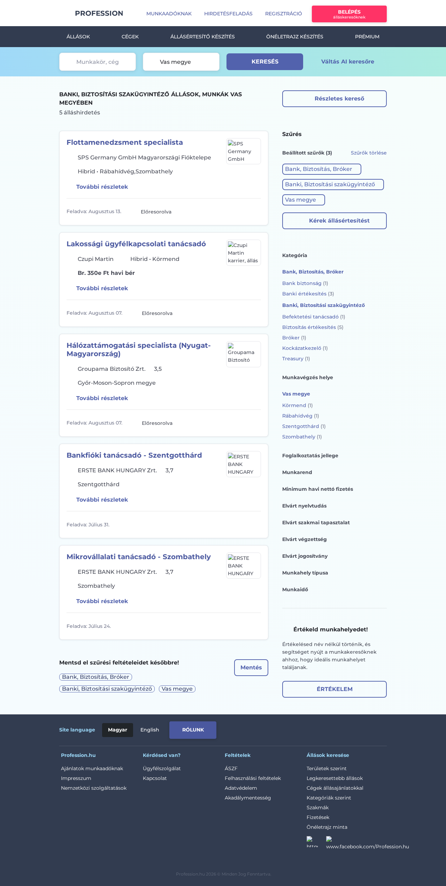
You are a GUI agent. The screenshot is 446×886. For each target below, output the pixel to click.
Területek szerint (327, 768)
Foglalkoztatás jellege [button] (310, 455)
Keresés (265, 61)
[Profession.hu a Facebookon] (367, 843)
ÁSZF (231, 768)
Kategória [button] (294, 255)
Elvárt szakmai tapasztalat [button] (316, 522)
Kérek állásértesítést (339, 220)
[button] (321, 169)
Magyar (117, 730)
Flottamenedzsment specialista (125, 142)
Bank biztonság (305, 283)
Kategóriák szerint (329, 798)
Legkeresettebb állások (335, 778)
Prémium (367, 36)
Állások (78, 36)
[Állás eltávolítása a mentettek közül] (254, 211)
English (149, 730)
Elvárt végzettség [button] (304, 539)
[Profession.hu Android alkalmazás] (357, 729)
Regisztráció (283, 13)
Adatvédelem (241, 788)
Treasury (296, 358)
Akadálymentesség (248, 798)
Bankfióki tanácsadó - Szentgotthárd (134, 455)
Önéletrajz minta (327, 827)
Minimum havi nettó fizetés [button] (317, 489)
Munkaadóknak (169, 13)
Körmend (297, 405)
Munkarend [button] (297, 472)
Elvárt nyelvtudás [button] (304, 506)
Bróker (294, 338)
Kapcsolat (155, 778)
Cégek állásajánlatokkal (335, 788)
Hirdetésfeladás (228, 13)
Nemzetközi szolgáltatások (93, 788)
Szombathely (302, 437)
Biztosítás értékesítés (313, 327)
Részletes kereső (339, 98)
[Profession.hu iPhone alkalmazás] (308, 729)
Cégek (130, 36)
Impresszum (76, 778)
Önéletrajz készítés (294, 36)
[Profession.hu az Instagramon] (316, 843)
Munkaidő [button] (295, 589)
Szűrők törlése (369, 153)
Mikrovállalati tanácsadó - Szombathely (139, 557)
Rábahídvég (300, 416)
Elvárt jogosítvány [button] (305, 556)
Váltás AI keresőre (347, 61)
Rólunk (193, 730)
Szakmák (318, 807)
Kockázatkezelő (305, 348)
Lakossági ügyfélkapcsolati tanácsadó (136, 244)
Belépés (349, 14)
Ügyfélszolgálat (162, 768)
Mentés (251, 667)
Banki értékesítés (308, 294)
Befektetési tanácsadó (313, 317)
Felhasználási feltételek (253, 778)
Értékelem (335, 689)
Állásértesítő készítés (202, 36)
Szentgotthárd (304, 426)
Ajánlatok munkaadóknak (92, 768)
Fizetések (318, 817)
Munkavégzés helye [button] (307, 377)
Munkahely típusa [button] (305, 573)
